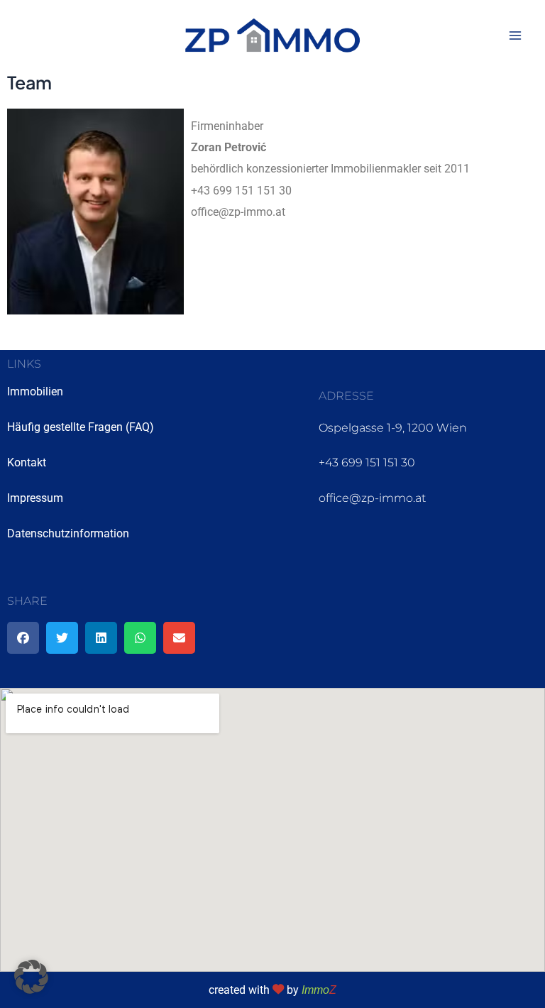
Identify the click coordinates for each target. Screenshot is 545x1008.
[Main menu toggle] (515, 36)
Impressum (35, 498)
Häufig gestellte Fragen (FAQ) (80, 427)
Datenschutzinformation (68, 533)
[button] (23, 638)
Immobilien (35, 391)
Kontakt (26, 462)
